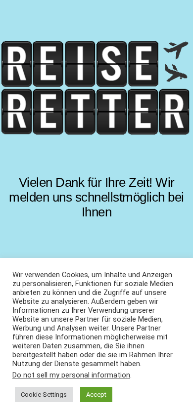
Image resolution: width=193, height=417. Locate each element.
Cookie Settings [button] (44, 394)
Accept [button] (96, 394)
